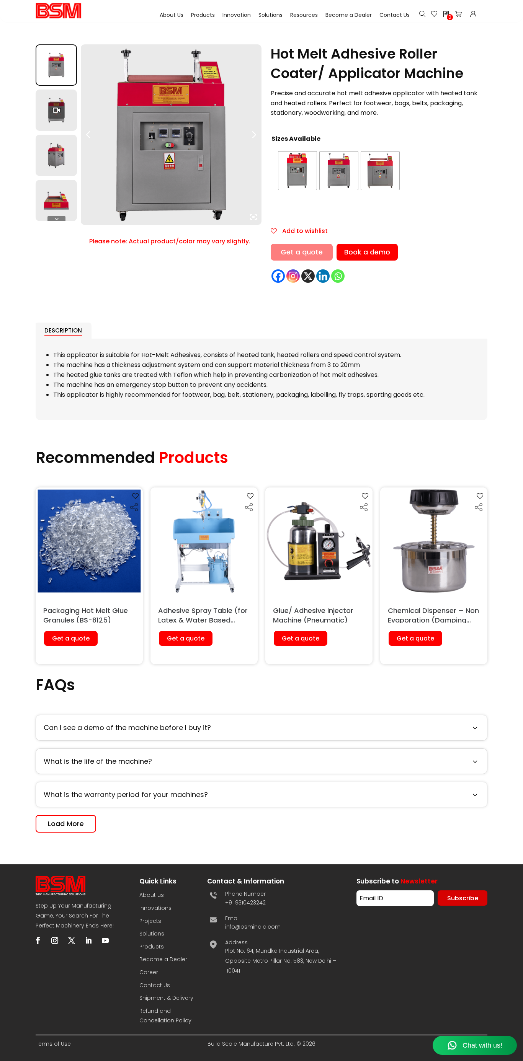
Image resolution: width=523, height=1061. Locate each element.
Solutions (270, 15)
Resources (304, 15)
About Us (171, 15)
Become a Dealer (348, 15)
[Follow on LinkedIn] (88, 940)
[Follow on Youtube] (105, 940)
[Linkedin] (323, 276)
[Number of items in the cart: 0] (460, 15)
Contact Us (394, 15)
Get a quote (302, 252)
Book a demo (367, 252)
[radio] (297, 171)
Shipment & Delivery (166, 998)
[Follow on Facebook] (38, 940)
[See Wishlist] (434, 14)
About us (151, 895)
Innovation (236, 15)
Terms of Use (53, 1044)
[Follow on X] (71, 940)
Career (148, 972)
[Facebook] (278, 276)
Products (203, 15)
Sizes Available (295, 138)
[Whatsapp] (338, 276)
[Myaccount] (473, 14)
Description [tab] (63, 330)
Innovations (155, 908)
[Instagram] (293, 276)
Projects (150, 921)
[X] (308, 276)
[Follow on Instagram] (55, 940)
